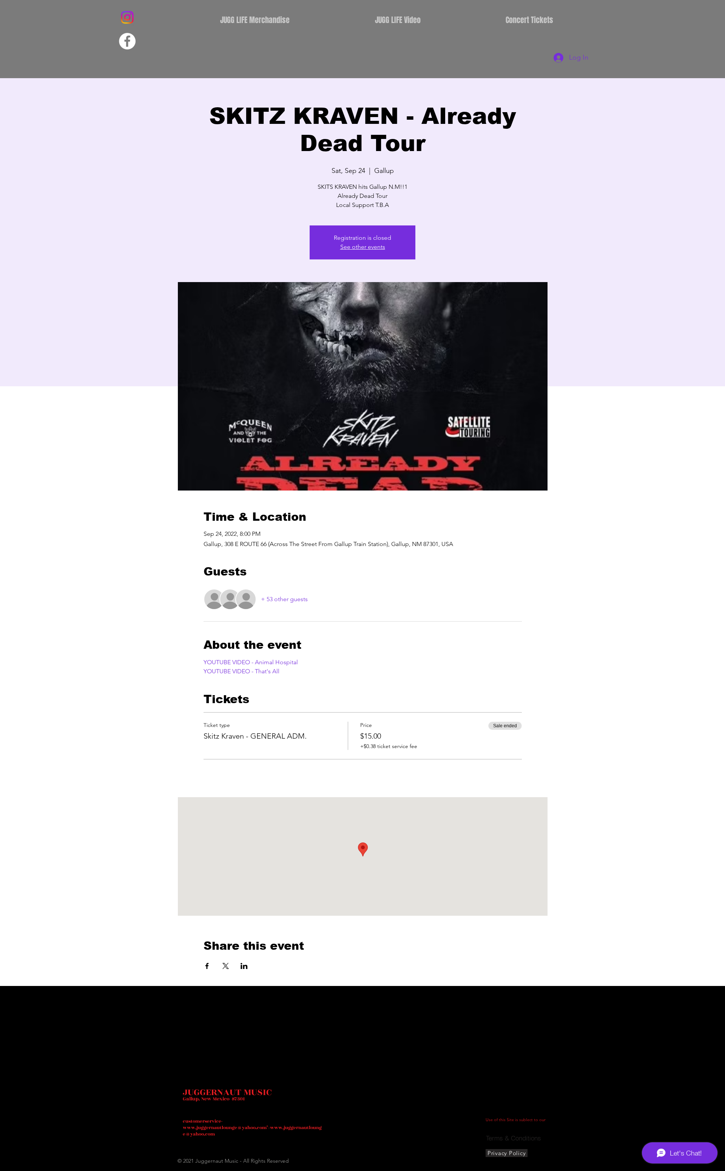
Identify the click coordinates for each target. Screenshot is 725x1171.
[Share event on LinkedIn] (244, 966)
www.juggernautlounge (210, 1127)
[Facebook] (127, 41)
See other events (362, 246)
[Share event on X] (225, 966)
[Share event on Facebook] (207, 966)
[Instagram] (127, 17)
